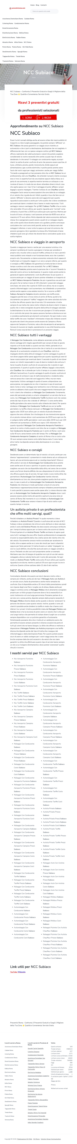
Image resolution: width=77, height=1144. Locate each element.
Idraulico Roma (9, 1079)
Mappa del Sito (55, 1081)
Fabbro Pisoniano (33, 1079)
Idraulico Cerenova (34, 1082)
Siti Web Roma (9, 1098)
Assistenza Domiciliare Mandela (38, 1119)
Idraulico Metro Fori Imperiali (37, 1113)
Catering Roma (9, 1054)
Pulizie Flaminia (33, 1103)
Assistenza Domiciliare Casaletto (38, 1076)
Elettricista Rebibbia (34, 1072)
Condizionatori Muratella (35, 1055)
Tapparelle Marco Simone (36, 1064)
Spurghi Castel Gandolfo (35, 1048)
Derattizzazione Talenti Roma (37, 1106)
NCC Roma (8, 1087)
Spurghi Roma (9, 1105)
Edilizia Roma (9, 1069)
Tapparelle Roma (10, 1109)
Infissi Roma (8, 1083)
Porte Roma (8, 1090)
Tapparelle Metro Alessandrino (38, 1100)
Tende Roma (8, 1112)
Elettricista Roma (10, 1072)
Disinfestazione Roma (11, 1065)
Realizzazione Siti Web (24, 1139)
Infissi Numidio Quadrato (35, 1122)
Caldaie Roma (9, 1050)
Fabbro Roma (9, 1076)
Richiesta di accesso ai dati (59, 1088)
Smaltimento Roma (10, 1101)
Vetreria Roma (9, 1120)
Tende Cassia (32, 1109)
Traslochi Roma (9, 1116)
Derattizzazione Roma (11, 1061)
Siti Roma (36, 1139)
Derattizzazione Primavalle (36, 1116)
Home (34, 77)
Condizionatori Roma (11, 1058)
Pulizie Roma (8, 1094)
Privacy (53, 1085)
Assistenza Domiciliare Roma (13, 1047)
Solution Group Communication (51, 1139)
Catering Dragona (33, 1052)
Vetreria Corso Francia (35, 1085)
